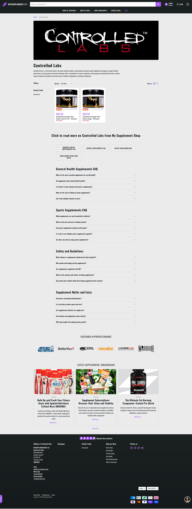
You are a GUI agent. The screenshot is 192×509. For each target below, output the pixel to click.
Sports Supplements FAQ (96, 148)
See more (95, 428)
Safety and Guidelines (123, 148)
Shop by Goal (85, 10)
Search (53, 495)
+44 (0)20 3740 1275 (39, 479)
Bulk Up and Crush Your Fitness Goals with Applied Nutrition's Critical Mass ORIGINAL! (53, 403)
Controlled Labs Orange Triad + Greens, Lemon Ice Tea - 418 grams (66, 117)
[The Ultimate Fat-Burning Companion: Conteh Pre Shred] (138, 381)
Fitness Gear (116, 10)
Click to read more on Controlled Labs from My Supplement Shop (96, 135)
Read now (53, 422)
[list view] (157, 83)
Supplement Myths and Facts (69, 157)
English (141, 488)
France (152, 488)
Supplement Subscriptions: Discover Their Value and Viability (96, 401)
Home (35, 17)
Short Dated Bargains (112, 459)
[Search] (158, 4)
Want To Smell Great (111, 462)
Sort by (56, 83)
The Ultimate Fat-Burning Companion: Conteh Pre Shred (138, 401)
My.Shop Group (46, 495)
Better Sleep (109, 448)
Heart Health (109, 450)
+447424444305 (38, 474)
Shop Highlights (100, 10)
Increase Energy (110, 453)
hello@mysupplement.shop (41, 469)
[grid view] (154, 83)
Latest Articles (37, 495)
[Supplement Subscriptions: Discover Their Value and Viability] (96, 381)
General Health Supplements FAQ (68, 148)
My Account (37, 94)
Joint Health (109, 456)
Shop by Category (69, 10)
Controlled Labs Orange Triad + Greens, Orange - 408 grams (92, 117)
